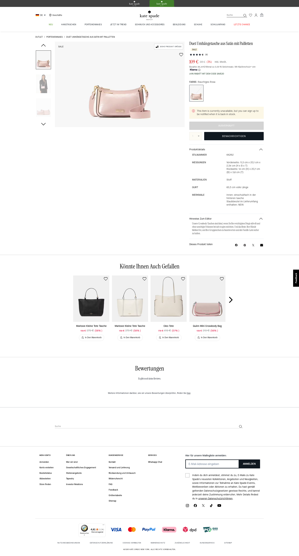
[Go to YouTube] (219, 507)
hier (188, 393)
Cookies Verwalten (132, 543)
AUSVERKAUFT (226, 125)
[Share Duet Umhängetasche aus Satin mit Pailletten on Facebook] (236, 245)
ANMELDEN (249, 463)
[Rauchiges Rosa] (196, 93)
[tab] (134, 3)
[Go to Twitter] (203, 507)
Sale (61, 46)
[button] (43, 60)
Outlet (39, 37)
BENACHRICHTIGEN (234, 136)
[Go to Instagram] (187, 507)
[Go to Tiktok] (211, 507)
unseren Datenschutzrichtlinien (215, 498)
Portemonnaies (54, 37)
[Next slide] (234, 300)
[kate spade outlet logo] (149, 15)
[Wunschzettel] (250, 15)
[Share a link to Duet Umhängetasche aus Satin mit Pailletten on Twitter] (253, 245)
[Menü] (103, 526)
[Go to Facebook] (195, 507)
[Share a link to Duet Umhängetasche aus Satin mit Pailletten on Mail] (262, 245)
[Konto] (256, 15)
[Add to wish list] (181, 54)
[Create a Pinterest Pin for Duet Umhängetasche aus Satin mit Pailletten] (245, 245)
